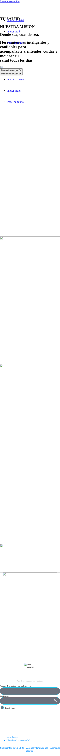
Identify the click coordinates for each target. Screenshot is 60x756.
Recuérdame (10, 708)
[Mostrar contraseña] (56, 701)
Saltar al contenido (10, 1)
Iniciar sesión (14, 31)
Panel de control (15, 42)
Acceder (30, 716)
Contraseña (4, 696)
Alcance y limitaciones (37, 748)
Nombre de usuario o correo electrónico (15, 686)
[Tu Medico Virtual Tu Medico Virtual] (16, 14)
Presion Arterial (15, 20)
